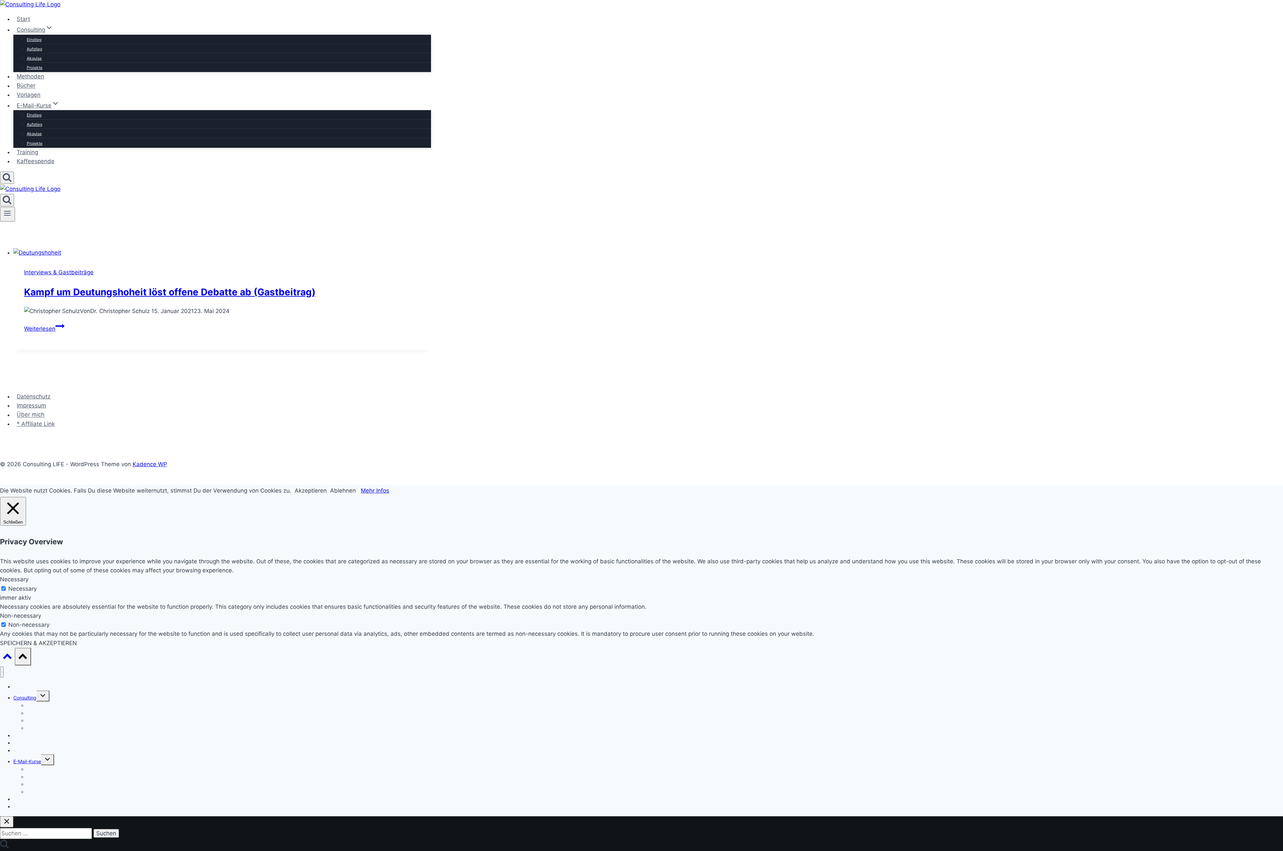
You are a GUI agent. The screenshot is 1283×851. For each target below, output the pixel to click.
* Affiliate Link (36, 423)
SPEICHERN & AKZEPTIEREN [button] (38, 643)
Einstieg (34, 39)
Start (23, 19)
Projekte (34, 67)
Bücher (26, 85)
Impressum (31, 405)
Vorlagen (28, 94)
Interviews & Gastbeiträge (59, 272)
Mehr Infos (375, 490)
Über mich (30, 414)
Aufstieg (34, 48)
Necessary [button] (14, 579)
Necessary (22, 588)
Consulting (24, 697)
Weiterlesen (44, 328)
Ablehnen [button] (343, 490)
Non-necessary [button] (20, 615)
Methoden (30, 76)
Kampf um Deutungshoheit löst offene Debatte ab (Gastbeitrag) (169, 292)
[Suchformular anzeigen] (7, 178)
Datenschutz (33, 396)
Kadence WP (150, 464)
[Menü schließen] (2, 671)
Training (27, 152)
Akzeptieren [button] (311, 490)
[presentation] (222, 252)
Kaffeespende (35, 161)
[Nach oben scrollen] (7, 658)
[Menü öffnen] (7, 214)
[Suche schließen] (6, 821)
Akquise (34, 58)
